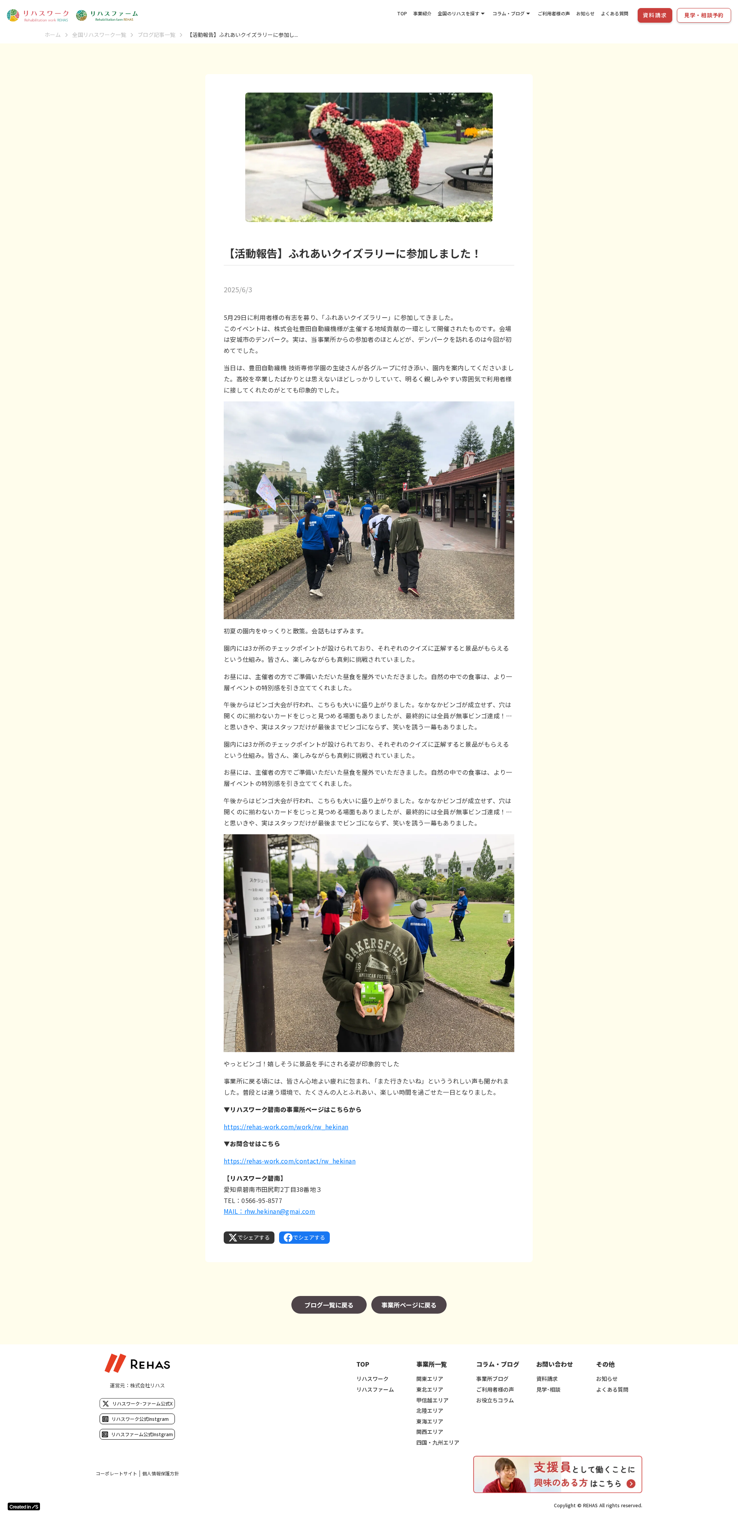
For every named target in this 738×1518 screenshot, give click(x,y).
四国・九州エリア (437, 1442)
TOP (402, 13)
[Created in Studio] (24, 1506)
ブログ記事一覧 (156, 34)
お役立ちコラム (495, 1400)
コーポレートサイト (116, 1473)
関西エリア (429, 1431)
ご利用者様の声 (554, 13)
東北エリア (429, 1389)
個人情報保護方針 (160, 1473)
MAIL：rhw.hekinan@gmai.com (269, 1211)
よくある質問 (614, 13)
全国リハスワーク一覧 (99, 34)
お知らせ (585, 13)
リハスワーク (372, 1378)
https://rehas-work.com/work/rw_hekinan (286, 1126)
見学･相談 (548, 1389)
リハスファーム (375, 1389)
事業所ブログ (492, 1378)
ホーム (53, 34)
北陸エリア (429, 1410)
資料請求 (547, 1378)
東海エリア (429, 1421)
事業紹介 (422, 13)
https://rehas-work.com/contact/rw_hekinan (290, 1160)
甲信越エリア (432, 1400)
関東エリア (429, 1378)
